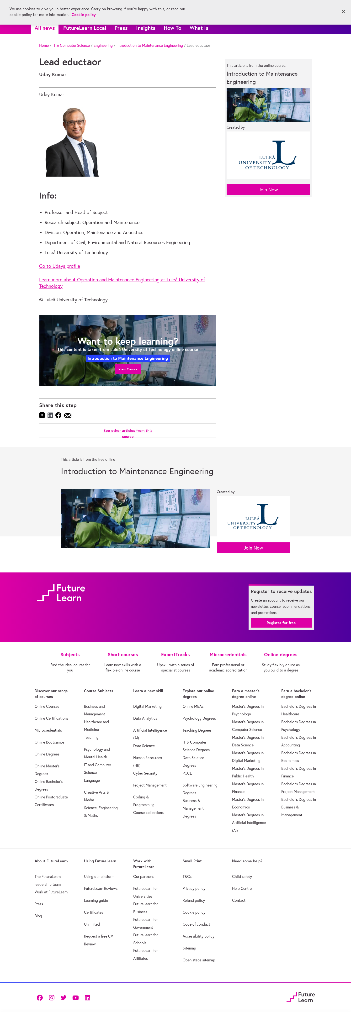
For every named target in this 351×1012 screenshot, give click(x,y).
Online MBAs (193, 706)
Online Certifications (51, 718)
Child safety (242, 876)
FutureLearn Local (84, 27)
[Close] (343, 11)
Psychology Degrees (199, 718)
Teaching (91, 737)
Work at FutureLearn (51, 892)
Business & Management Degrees (193, 808)
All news (45, 27)
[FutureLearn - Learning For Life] (301, 997)
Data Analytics (145, 718)
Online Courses (47, 706)
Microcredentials (48, 730)
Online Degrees (47, 754)
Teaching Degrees (197, 730)
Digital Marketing (147, 706)
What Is (199, 27)
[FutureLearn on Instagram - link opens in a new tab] (52, 997)
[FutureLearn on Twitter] (63, 997)
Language (92, 780)
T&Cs (187, 876)
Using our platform (99, 876)
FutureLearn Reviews (100, 888)
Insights (145, 27)
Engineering (103, 45)
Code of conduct (196, 924)
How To (172, 27)
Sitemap (189, 948)
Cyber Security (145, 773)
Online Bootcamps (49, 742)
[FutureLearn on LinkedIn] (87, 997)
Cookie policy (194, 912)
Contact (238, 900)
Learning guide (96, 900)
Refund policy (194, 900)
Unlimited (92, 924)
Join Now (268, 190)
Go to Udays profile (59, 266)
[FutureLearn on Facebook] (41, 997)
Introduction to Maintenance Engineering (150, 45)
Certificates (93, 912)
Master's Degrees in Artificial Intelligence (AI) (249, 823)
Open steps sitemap (199, 960)
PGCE (187, 773)
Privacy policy (194, 888)
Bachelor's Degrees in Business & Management (298, 807)
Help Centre (242, 888)
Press (121, 27)
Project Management (150, 785)
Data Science (144, 745)
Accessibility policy (198, 936)
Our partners (143, 876)
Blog (38, 915)
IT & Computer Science (71, 45)
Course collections (148, 812)
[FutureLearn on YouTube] (75, 997)
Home (44, 45)
